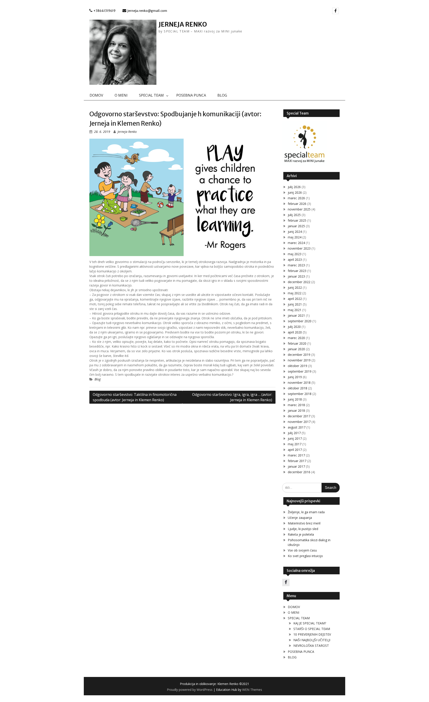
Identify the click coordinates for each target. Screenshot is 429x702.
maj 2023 (294, 254)
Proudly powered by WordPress (189, 689)
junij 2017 (295, 438)
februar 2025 (297, 220)
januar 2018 (296, 410)
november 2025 (299, 209)
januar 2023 (296, 276)
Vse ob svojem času (302, 550)
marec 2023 (296, 265)
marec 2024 (296, 243)
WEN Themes (252, 689)
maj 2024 (294, 237)
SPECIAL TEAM (151, 95)
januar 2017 (296, 466)
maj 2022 (294, 293)
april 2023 (295, 259)
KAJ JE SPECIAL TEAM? (309, 623)
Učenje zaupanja (300, 517)
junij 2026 (295, 192)
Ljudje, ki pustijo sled (303, 529)
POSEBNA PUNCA (191, 95)
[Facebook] (335, 11)
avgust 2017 (296, 427)
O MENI (121, 95)
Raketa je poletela (301, 534)
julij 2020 (294, 326)
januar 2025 (296, 226)
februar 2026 (297, 203)
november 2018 (299, 382)
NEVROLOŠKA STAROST (311, 645)
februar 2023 (297, 271)
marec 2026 (296, 198)
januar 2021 (296, 315)
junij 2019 (295, 377)
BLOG (222, 95)
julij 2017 (294, 433)
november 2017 (299, 422)
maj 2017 (294, 444)
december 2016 (299, 472)
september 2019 (299, 371)
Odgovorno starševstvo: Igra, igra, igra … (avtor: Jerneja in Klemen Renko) (232, 397)
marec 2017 (296, 455)
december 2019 (299, 354)
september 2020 (299, 321)
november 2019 (299, 360)
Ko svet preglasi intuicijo (305, 556)
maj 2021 (294, 310)
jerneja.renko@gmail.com (147, 11)
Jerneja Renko (127, 131)
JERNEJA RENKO (183, 24)
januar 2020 (296, 349)
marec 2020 (296, 338)
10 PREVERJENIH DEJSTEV (312, 634)
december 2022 (299, 282)
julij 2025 (294, 215)
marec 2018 (296, 405)
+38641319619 (104, 11)
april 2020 (295, 332)
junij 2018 (295, 399)
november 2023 (299, 248)
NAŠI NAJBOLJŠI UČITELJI (311, 640)
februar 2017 (297, 461)
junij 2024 (295, 231)
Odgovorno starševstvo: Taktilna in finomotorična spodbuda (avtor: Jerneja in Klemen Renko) (135, 397)
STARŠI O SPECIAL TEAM (311, 629)
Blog (98, 379)
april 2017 (295, 449)
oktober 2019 (297, 366)
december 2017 (299, 416)
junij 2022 (295, 287)
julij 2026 (294, 187)
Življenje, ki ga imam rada (306, 512)
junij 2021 (295, 304)
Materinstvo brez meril (304, 523)
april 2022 (295, 299)
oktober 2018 (297, 388)
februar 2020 (297, 343)
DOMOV (96, 95)
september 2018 (299, 394)
